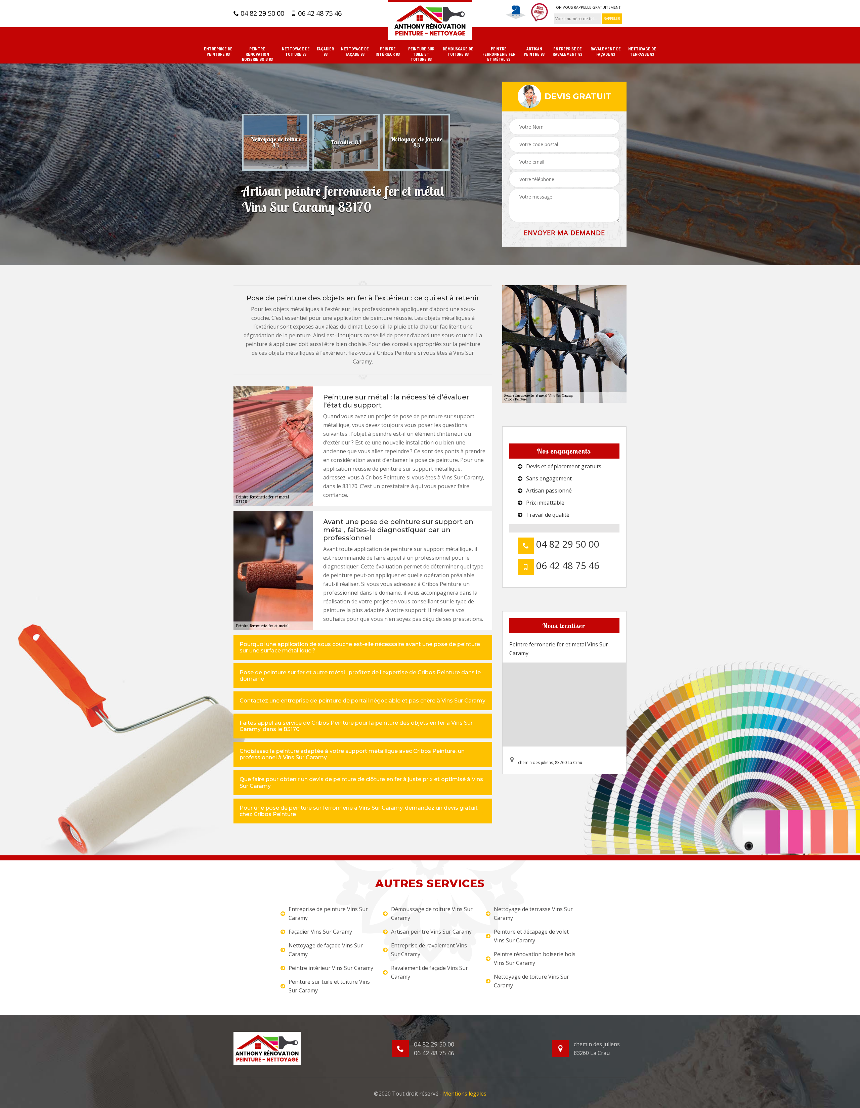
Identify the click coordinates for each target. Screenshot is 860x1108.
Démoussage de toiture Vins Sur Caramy (432, 913)
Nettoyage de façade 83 (355, 52)
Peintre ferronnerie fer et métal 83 (498, 54)
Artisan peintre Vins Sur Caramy (431, 931)
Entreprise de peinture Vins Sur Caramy (328, 913)
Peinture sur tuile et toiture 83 (421, 54)
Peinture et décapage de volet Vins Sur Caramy (531, 936)
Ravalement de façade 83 (606, 52)
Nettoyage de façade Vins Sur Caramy (326, 950)
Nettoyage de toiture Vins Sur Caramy (531, 981)
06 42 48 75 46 (319, 13)
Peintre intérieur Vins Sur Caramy (331, 968)
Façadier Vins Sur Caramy (320, 931)
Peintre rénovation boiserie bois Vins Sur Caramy (534, 958)
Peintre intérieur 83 (388, 52)
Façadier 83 (325, 52)
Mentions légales (464, 1093)
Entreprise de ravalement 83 (567, 52)
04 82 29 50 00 (261, 13)
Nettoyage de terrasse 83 (642, 52)
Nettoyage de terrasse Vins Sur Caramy (533, 913)
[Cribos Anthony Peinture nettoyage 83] (430, 20)
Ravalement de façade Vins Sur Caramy (429, 972)
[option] (275, 142)
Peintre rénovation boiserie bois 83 (257, 54)
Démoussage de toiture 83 (458, 52)
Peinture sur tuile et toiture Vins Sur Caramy (329, 986)
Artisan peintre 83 (534, 52)
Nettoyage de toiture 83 (296, 52)
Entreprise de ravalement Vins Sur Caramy (429, 950)
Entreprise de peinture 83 (218, 52)
